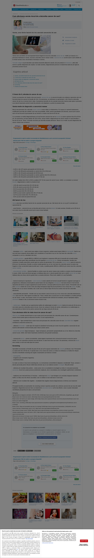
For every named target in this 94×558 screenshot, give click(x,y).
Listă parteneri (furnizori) (47, 542)
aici (17, 549)
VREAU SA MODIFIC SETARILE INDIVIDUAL (83, 545)
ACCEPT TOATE (84, 540)
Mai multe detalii (29, 538)
